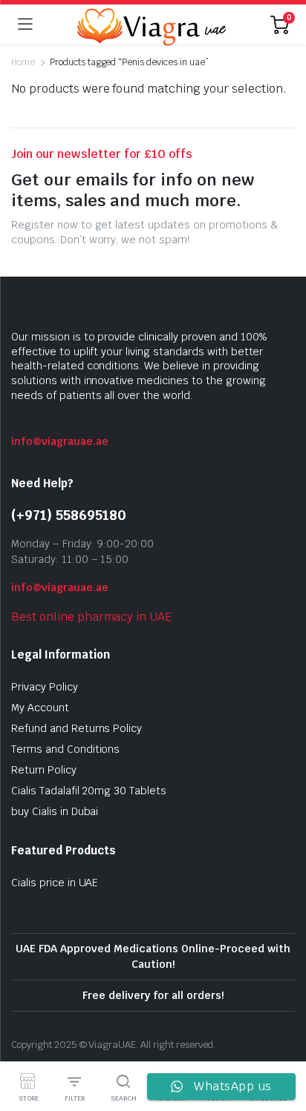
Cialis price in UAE (54, 882)
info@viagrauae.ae (59, 441)
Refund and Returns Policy (76, 728)
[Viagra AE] (151, 24)
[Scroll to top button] (282, 1044)
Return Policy (43, 770)
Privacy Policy (44, 686)
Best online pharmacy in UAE (91, 616)
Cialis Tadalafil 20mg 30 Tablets (88, 790)
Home (23, 62)
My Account (40, 707)
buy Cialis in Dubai (54, 811)
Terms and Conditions (65, 749)
